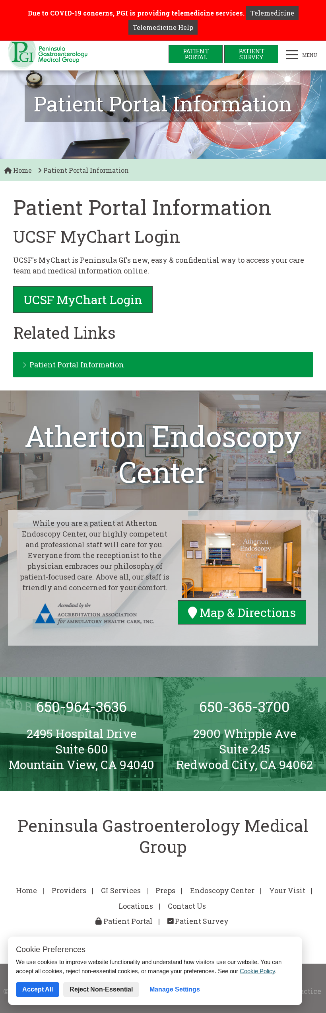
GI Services (121, 890)
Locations (135, 906)
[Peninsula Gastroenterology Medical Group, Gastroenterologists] (47, 55)
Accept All (37, 989)
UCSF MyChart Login (82, 299)
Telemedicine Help (163, 27)
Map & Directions (246, 612)
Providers (69, 890)
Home (22, 170)
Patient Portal (127, 921)
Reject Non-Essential (101, 989)
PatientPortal (196, 54)
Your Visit (287, 890)
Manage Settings (174, 989)
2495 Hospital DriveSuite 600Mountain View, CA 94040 (81, 748)
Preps (165, 890)
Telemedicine (272, 13)
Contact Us (187, 906)
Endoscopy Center (222, 890)
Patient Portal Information (76, 364)
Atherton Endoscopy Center (163, 454)
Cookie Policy (257, 971)
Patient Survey (201, 921)
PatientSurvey (251, 54)
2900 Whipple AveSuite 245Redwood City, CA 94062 (244, 748)
